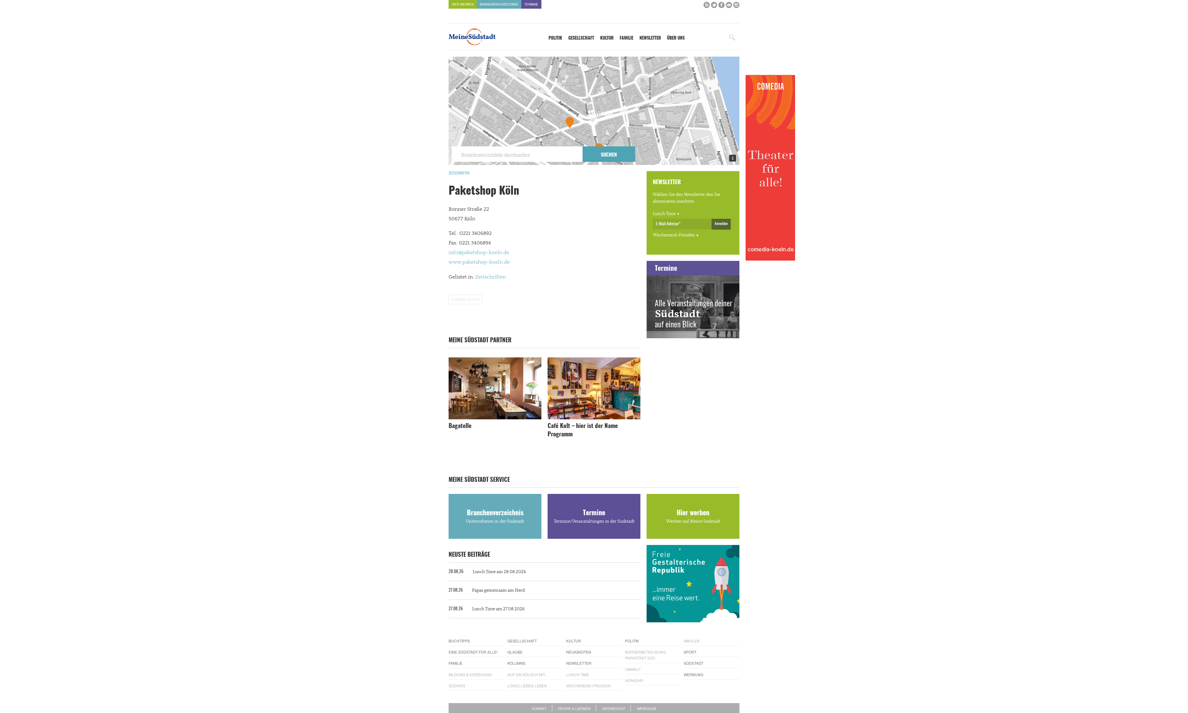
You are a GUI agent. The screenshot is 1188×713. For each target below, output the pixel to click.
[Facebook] (721, 6)
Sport (690, 652)
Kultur (606, 38)
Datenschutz (613, 709)
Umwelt (633, 669)
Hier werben (463, 4)
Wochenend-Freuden (674, 235)
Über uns (676, 38)
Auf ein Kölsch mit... (527, 674)
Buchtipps (459, 640)
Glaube (515, 652)
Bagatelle (460, 426)
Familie (626, 38)
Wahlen (691, 640)
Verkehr (634, 680)
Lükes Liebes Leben (527, 685)
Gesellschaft (581, 38)
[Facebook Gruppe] (729, 6)
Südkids (457, 685)
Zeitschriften (459, 173)
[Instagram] (736, 6)
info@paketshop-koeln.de (479, 252)
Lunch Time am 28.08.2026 (487, 571)
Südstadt (693, 663)
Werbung (693, 674)
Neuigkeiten (578, 652)
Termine (531, 4)
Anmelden (721, 224)
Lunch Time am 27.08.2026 (487, 609)
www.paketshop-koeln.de (479, 262)
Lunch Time (664, 213)
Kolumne (516, 663)
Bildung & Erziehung (470, 674)
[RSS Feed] (707, 6)
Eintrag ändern (465, 299)
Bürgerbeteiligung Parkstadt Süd (645, 654)
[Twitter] (714, 6)
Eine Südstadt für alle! (473, 652)
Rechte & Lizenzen (574, 709)
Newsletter (650, 38)
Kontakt (539, 709)
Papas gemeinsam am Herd (487, 590)
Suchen (609, 155)
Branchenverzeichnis (499, 4)
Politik (555, 38)
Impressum (646, 709)
